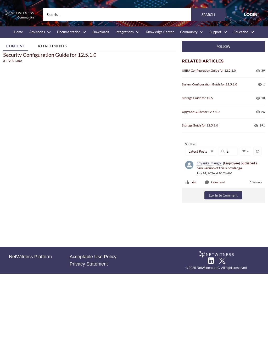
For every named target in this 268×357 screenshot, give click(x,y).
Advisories (37, 32)
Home (18, 32)
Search (208, 15)
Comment (218, 182)
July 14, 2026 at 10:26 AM (214, 173)
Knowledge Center (160, 32)
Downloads (100, 32)
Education (240, 32)
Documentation (68, 32)
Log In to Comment (223, 195)
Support (215, 32)
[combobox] (134, 14)
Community (189, 32)
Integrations (124, 32)
